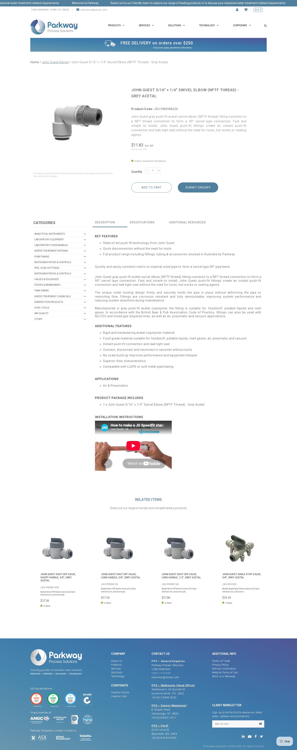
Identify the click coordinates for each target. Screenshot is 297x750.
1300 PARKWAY (161, 669)
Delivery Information (182, 48)
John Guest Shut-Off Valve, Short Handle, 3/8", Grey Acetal (58, 577)
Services (116, 668)
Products (116, 664)
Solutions (116, 672)
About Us (116, 661)
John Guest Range (55, 62)
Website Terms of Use (225, 672)
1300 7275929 (161, 673)
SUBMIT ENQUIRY (198, 187)
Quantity (136, 171)
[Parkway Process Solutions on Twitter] (262, 736)
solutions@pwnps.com (93, 9)
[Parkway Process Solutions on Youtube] (250, 736)
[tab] (110, 222)
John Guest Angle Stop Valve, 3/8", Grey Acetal (241, 576)
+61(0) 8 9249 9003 (164, 737)
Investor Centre (120, 692)
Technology (118, 676)
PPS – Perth (160, 725)
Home (34, 62)
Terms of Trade (221, 661)
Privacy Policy (220, 664)
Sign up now (221, 723)
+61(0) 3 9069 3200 (164, 697)
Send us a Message (223, 676)
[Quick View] (77, 534)
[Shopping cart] (246, 9)
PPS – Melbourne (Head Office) (173, 685)
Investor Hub (119, 696)
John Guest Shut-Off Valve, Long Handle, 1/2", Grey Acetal (181, 576)
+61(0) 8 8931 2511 (164, 717)
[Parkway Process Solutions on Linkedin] (244, 736)
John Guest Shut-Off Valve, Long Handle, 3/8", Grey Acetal (120, 576)
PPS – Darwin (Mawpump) (169, 705)
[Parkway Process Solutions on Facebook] (256, 736)
